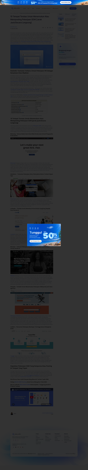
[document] (44, 235)
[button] (59, 224)
